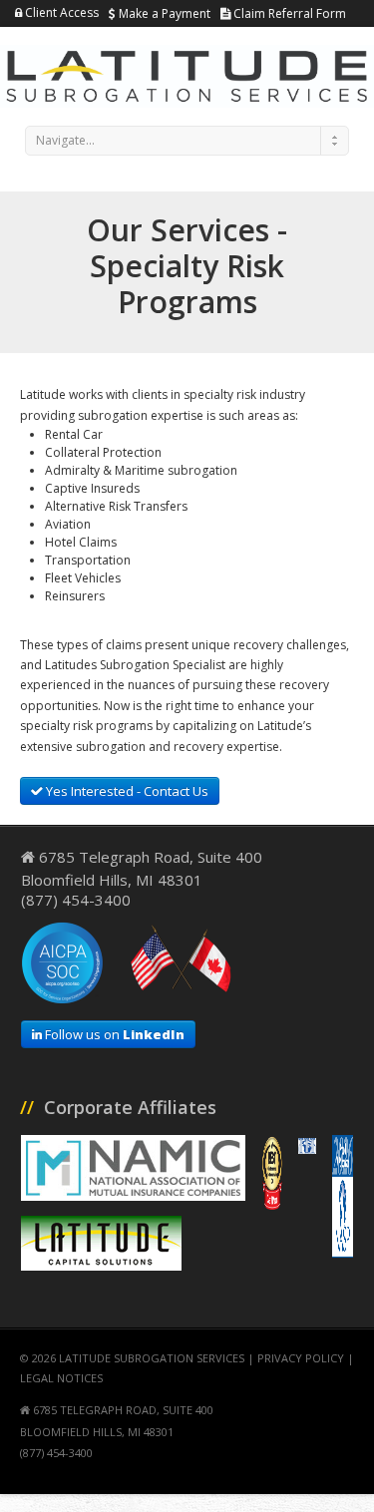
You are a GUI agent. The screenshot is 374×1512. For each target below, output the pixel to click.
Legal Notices (61, 1377)
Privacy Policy (300, 1357)
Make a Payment (163, 13)
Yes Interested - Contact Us (125, 791)
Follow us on (113, 1034)
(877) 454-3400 (76, 900)
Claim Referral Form (288, 13)
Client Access (60, 12)
